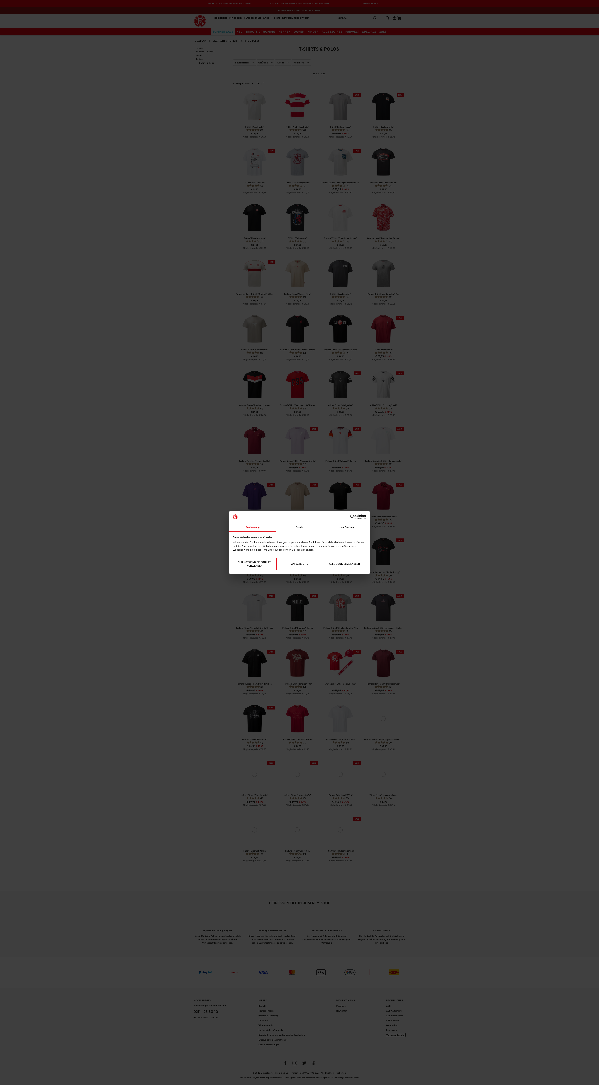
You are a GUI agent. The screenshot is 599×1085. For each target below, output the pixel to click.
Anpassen (297, 564)
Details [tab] (299, 527)
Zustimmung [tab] (253, 527)
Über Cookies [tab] (346, 527)
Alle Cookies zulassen (344, 564)
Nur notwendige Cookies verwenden (254, 564)
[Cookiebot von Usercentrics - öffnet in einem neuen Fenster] (352, 517)
